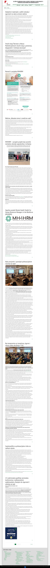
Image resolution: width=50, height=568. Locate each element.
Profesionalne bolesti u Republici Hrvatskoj (19, 554)
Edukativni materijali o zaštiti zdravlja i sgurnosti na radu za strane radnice (17, 13)
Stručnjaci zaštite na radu (30, 560)
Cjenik (6, 557)
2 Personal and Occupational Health (9, 36)
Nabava (6, 556)
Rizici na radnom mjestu (30, 562)
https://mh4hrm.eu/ (21, 196)
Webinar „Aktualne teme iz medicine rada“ (18, 118)
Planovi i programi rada (8, 554)
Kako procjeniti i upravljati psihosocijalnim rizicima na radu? (18, 262)
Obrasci (37, 556)
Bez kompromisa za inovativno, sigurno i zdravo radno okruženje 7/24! (17, 344)
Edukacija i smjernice (28, 551)
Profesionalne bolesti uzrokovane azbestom (19, 555)
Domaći (17, 562)
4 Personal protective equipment (9, 38)
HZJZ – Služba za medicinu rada (20, 560)
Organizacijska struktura (8, 552)
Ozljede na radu (18, 556)
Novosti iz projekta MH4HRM (14, 71)
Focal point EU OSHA (40, 560)
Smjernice (28, 553)
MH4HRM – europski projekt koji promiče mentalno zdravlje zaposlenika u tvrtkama (18, 143)
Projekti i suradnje (28, 554)
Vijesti (5, 558)
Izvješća (6, 555)
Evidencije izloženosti (29, 559)
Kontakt (5, 559)
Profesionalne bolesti (18, 552)
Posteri (28, 552)
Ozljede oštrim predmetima (19, 559)
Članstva (37, 557)
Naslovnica (5, 551)
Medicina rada (27, 555)
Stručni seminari (19, 561)
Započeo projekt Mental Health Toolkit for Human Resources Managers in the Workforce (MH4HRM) (19, 212)
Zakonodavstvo (38, 551)
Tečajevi (16, 551)
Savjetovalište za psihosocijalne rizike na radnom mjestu (18, 447)
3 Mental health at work (8, 37)
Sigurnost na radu (28, 558)
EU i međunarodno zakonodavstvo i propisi (40, 553)
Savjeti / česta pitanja (39, 554)
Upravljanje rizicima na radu (29, 561)
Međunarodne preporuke (20, 553)
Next (31, 544)
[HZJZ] (7, 3)
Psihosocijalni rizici (38, 555)
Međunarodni (17, 563)
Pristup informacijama (8, 553)
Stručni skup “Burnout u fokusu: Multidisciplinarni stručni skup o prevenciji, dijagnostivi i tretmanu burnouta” (18, 46)
